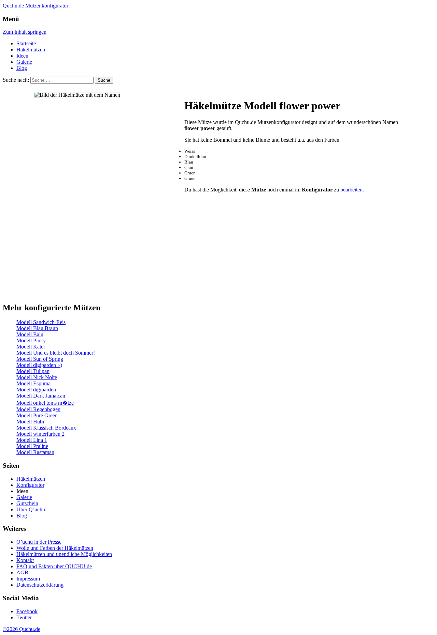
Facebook (27, 611)
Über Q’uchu (30, 509)
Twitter (24, 617)
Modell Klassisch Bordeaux (46, 428)
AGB (22, 572)
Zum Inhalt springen (24, 32)
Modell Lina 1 (31, 440)
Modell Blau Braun (37, 328)
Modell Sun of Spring (39, 359)
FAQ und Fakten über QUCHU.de (54, 566)
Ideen (22, 56)
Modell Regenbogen (38, 409)
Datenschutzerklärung (40, 585)
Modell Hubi (30, 421)
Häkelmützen (30, 49)
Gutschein (27, 503)
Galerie (24, 62)
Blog (21, 68)
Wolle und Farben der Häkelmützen (54, 548)
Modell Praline (32, 446)
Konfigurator (30, 485)
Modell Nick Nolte (36, 377)
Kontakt (25, 560)
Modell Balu (29, 334)
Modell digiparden (36, 389)
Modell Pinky (31, 340)
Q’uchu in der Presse (38, 542)
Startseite (26, 43)
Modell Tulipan (33, 371)
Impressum (28, 579)
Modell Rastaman (35, 452)
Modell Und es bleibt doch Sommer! (55, 353)
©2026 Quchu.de (21, 629)
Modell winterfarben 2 (40, 434)
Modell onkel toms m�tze (45, 403)
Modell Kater (30, 347)
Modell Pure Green (37, 415)
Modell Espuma (33, 383)
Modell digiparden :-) (39, 365)
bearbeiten (351, 189)
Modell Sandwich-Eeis (41, 322)
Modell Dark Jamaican (40, 396)
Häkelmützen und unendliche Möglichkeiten (64, 554)
